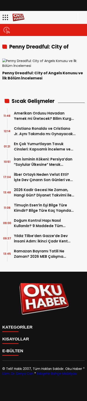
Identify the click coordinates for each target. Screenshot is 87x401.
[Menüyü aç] (6, 17)
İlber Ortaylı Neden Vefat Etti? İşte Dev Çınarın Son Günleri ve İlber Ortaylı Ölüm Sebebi (42, 177)
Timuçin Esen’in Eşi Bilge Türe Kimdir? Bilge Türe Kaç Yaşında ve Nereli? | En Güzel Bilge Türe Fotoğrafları (42, 208)
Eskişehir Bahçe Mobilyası (57, 373)
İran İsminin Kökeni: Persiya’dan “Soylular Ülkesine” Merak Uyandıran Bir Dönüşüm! (43, 162)
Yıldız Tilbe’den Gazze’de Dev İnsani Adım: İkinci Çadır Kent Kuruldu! (41, 238)
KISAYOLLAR (15, 339)
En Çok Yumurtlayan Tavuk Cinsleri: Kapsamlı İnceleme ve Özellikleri (42, 146)
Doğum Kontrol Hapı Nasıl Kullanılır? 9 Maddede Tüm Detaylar (38, 223)
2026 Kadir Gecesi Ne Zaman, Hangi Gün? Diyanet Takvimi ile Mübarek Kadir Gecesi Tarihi (42, 192)
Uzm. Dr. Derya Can (17, 373)
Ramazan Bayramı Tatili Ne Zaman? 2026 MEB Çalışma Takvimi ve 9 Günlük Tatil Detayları (39, 254)
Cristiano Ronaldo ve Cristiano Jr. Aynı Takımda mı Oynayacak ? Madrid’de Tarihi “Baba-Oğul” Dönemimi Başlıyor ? (43, 131)
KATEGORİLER (17, 327)
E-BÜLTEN (12, 351)
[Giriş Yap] (81, 17)
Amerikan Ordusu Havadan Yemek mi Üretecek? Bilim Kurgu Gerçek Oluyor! (44, 116)
